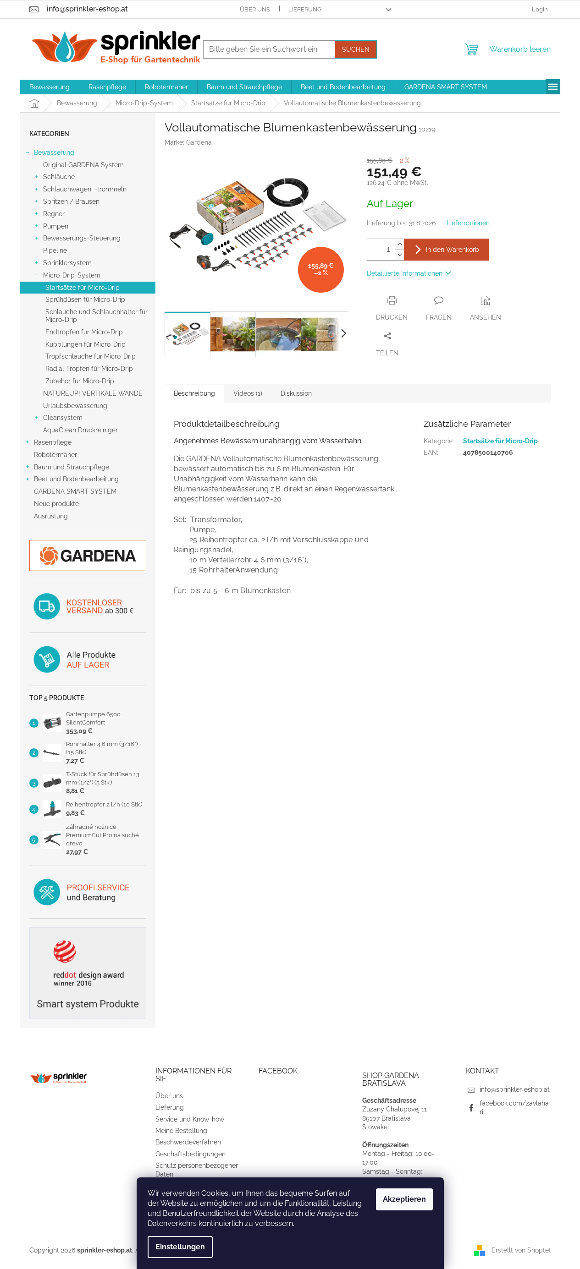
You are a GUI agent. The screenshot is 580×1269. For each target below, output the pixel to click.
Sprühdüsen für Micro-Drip (85, 299)
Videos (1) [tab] (247, 393)
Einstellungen (180, 1246)
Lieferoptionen (468, 223)
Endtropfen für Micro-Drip (84, 332)
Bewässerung (54, 152)
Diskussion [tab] (296, 393)
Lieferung (304, 9)
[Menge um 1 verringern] (399, 255)
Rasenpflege (53, 442)
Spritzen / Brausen (71, 201)
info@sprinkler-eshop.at (515, 1089)
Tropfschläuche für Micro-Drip (90, 356)
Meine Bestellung (181, 1130)
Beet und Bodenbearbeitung (76, 479)
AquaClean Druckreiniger (80, 430)
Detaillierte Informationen (404, 273)
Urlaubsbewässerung (75, 405)
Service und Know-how (189, 1119)
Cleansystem (63, 417)
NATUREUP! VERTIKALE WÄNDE (93, 393)
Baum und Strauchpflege (71, 467)
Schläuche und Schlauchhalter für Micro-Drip (96, 315)
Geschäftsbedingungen (190, 1154)
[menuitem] (49, 87)
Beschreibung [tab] (194, 393)
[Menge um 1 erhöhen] (399, 244)
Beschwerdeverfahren (188, 1142)
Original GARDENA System (83, 165)
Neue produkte (56, 503)
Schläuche (59, 176)
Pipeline (55, 250)
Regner (54, 214)
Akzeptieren (404, 1199)
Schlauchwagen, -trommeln (85, 189)
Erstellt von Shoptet (521, 1249)
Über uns (255, 9)
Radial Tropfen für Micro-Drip (89, 368)
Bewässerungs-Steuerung (82, 238)
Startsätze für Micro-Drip (82, 287)
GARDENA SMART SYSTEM (75, 491)
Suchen (356, 49)
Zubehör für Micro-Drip (79, 381)
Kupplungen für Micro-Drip (85, 344)
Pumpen (55, 226)
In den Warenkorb (452, 249)
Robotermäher (55, 454)
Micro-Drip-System (71, 275)
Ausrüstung (51, 516)
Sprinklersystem (67, 263)
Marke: (188, 142)
